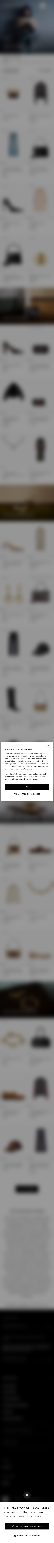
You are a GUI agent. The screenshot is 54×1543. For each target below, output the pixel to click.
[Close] (27, 1495)
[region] (27, 771)
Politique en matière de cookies (24, 779)
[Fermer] (48, 745)
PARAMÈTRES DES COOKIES (27, 794)
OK (27, 787)
